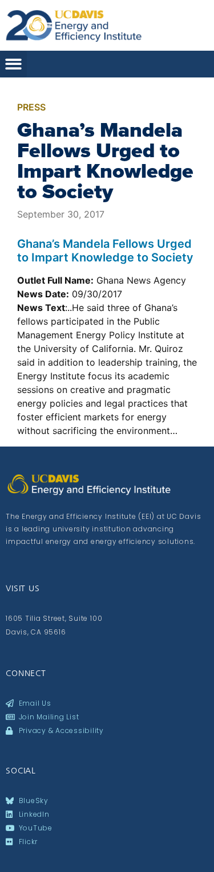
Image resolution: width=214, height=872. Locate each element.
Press (31, 107)
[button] (13, 64)
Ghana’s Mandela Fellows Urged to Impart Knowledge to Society (105, 160)
